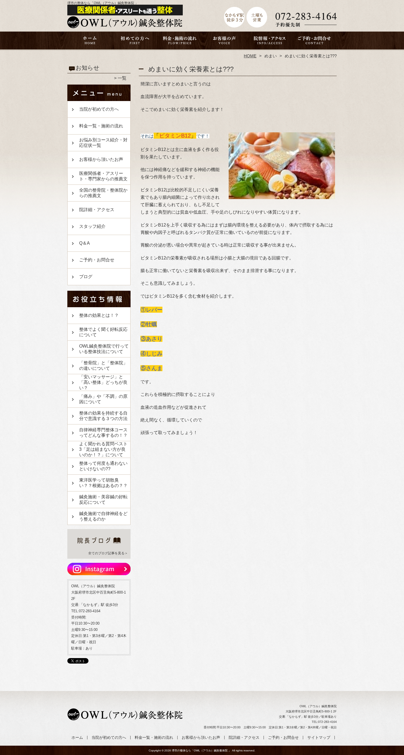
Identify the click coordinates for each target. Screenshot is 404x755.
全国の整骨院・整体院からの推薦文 (103, 193)
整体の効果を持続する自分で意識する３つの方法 (103, 416)
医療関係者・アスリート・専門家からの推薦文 (103, 176)
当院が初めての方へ (134, 43)
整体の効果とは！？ (99, 315)
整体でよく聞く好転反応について (103, 332)
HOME (250, 56)
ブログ (85, 276)
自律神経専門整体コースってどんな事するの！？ (103, 432)
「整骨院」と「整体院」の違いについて (103, 365)
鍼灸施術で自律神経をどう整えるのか (103, 516)
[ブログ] (99, 546)
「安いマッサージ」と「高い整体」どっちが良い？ (103, 382)
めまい (270, 56)
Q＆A (84, 243)
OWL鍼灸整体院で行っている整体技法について (104, 349)
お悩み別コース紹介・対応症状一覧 (103, 143)
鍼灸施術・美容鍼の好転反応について (103, 499)
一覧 (122, 78)
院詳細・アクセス (269, 43)
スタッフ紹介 (92, 226)
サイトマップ (318, 738)
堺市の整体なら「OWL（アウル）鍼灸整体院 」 (201, 750)
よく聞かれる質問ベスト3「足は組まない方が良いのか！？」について (103, 449)
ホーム (89, 43)
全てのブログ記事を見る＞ (108, 553)
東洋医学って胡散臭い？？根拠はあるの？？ (103, 483)
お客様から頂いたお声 (224, 43)
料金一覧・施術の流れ (179, 43)
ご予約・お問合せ (314, 43)
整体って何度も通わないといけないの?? (103, 466)
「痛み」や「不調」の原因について (103, 399)
